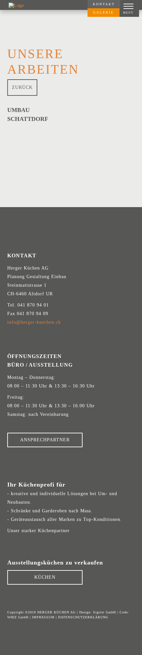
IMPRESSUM (43, 617)
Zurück (22, 87)
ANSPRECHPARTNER (45, 439)
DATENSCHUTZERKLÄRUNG (83, 617)
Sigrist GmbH (104, 612)
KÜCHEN (44, 577)
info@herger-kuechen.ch (34, 322)
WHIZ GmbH (17, 617)
